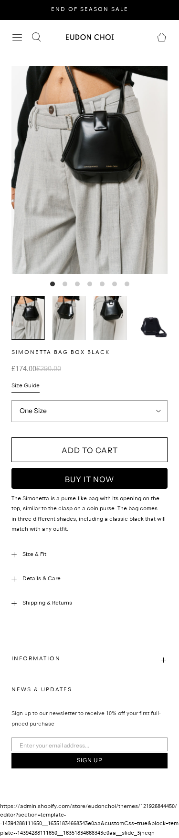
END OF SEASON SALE (89, 10)
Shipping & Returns (47, 603)
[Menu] (17, 37)
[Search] (36, 37)
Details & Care (41, 579)
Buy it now (89, 479)
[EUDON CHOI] (90, 37)
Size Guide (25, 386)
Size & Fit (34, 555)
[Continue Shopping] (162, 37)
